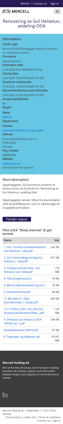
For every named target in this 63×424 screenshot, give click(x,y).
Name (6, 112)
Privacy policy (13, 417)
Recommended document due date (25, 90)
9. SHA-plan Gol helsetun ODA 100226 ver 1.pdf (22, 321)
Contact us (40, 3)
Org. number (11, 150)
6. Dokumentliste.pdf (17, 292)
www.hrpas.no (12, 163)
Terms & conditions (49, 417)
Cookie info (30, 417)
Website (8, 159)
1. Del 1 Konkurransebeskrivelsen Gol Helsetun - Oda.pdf (25, 249)
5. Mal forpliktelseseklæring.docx (24, 285)
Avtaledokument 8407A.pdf (21, 330)
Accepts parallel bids (16, 99)
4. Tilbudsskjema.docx (18, 278)
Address (8, 134)
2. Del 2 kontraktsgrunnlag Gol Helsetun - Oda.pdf (23, 259)
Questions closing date (17, 82)
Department (10, 121)
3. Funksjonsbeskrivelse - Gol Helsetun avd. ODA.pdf (22, 270)
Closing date (10, 73)
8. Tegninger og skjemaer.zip (22, 336)
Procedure (9, 56)
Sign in (54, 3)
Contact (7, 126)
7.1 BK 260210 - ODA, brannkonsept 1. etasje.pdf (21, 300)
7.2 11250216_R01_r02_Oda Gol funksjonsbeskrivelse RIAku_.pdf (24, 311)
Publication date (13, 65)
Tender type (10, 44)
